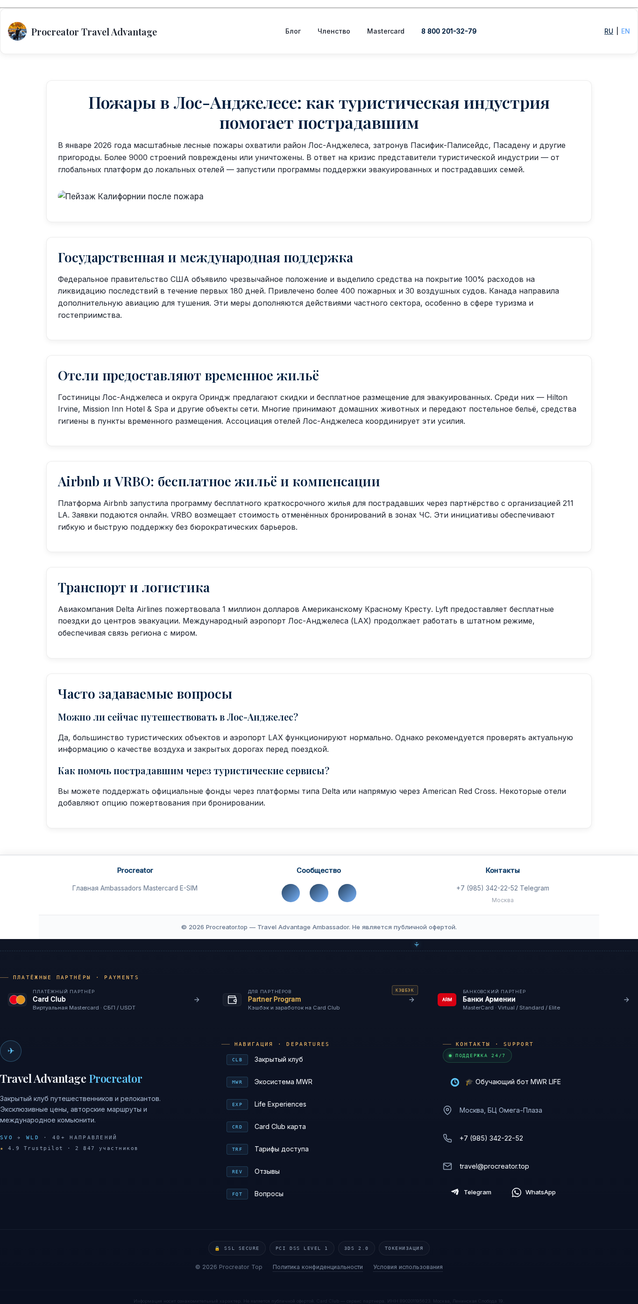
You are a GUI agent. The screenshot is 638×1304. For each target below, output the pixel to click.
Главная (85, 888)
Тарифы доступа (320, 1149)
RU (608, 31)
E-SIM (189, 888)
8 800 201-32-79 (448, 31)
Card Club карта (320, 1126)
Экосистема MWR (320, 1082)
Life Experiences (320, 1104)
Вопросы (320, 1194)
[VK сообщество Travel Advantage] (291, 893)
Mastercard (385, 31)
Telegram (534, 888)
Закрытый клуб (320, 1059)
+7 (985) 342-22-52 (487, 888)
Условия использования (408, 1266)
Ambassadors (121, 888)
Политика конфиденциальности (318, 1266)
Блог (293, 31)
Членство (334, 31)
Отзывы (320, 1171)
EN (625, 31)
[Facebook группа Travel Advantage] (319, 893)
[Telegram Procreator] (347, 893)
